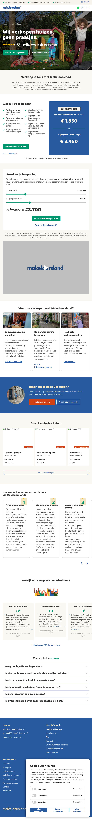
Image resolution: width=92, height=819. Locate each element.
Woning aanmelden (10, 153)
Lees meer (57, 626)
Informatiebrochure (54, 749)
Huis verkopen (9, 771)
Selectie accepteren (58, 810)
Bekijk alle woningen (46, 472)
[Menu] (88, 8)
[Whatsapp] (78, 8)
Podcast (49, 741)
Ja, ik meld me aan (42, 402)
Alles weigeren (77, 810)
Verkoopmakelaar (10, 779)
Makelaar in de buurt (11, 775)
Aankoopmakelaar (10, 783)
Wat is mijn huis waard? (46, 225)
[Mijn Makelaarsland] (82, 8)
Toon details (76, 789)
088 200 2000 (11, 733)
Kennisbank (51, 733)
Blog (48, 737)
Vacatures (7, 790)
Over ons (6, 763)
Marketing (42, 802)
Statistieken (42, 795)
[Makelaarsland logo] (12, 7)
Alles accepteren (38, 810)
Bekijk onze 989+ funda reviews (46, 645)
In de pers (7, 767)
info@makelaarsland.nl (15, 729)
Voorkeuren (42, 789)
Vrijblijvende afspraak (15, 146)
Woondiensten (52, 752)
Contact (6, 787)
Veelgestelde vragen (54, 729)
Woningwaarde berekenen (57, 745)
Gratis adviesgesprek (15, 52)
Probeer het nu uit (40, 52)
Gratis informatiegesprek (46, 218)
